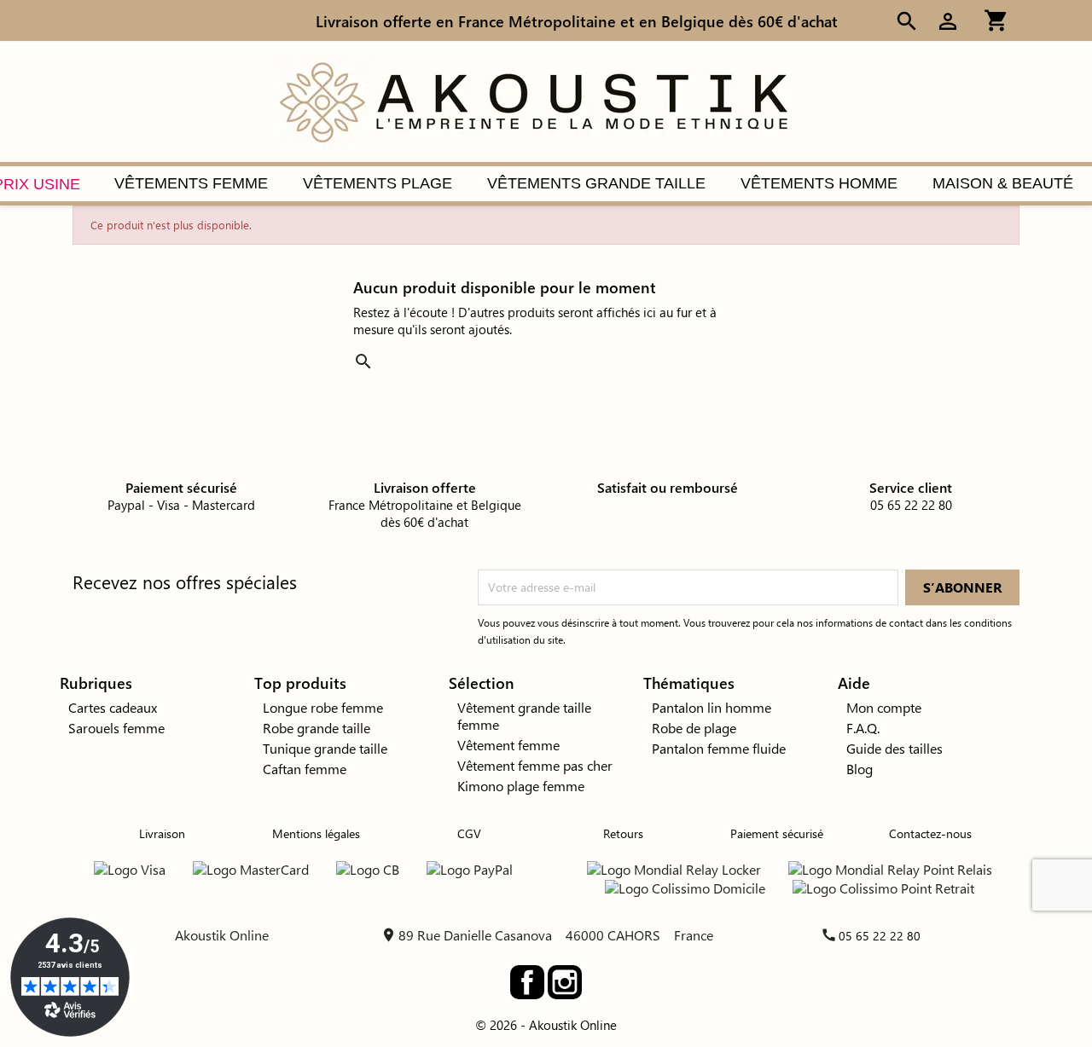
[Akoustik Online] (533, 100)
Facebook (527, 982)
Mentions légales (316, 833)
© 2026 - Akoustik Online (546, 1024)
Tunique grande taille (325, 748)
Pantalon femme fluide (719, 748)
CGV (469, 833)
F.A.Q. (863, 728)
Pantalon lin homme (711, 707)
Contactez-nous (930, 833)
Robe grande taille (316, 728)
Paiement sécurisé (776, 833)
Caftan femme (304, 769)
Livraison (162, 833)
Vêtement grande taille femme (524, 715)
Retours (623, 833)
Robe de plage (694, 728)
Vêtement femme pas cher (535, 765)
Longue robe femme (323, 707)
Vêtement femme (508, 745)
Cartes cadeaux (112, 707)
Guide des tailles (894, 748)
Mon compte (883, 707)
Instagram (565, 982)
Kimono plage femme (520, 786)
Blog (859, 769)
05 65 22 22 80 (880, 936)
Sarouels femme (116, 728)
